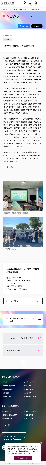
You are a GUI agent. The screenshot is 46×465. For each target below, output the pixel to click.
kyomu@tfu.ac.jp (20, 289)
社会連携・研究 (30, 397)
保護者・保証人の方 (10, 415)
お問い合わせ (7, 389)
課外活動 (28, 386)
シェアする (25, 26)
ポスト (38, 26)
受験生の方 (7, 411)
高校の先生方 (7, 418)
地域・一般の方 (30, 411)
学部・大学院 (29, 382)
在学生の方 (29, 415)
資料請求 (6, 393)
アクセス (24, 5)
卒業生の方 (29, 418)
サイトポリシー (8, 425)
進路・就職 (29, 389)
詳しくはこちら (23, 458)
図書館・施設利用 (9, 386)
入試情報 (28, 393)
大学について (7, 397)
